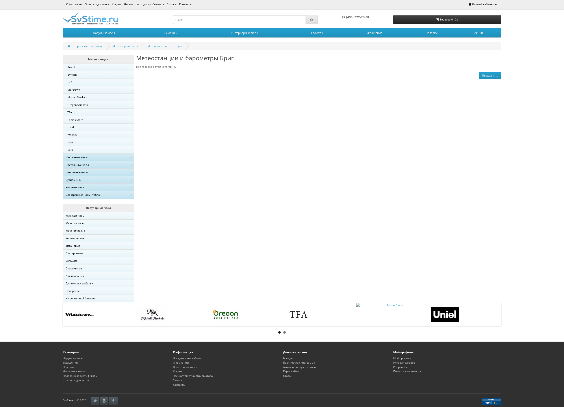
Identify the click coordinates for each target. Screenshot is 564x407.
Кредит (116, 4)
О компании (74, 4)
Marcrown (73, 89)
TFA (69, 112)
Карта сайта (291, 371)
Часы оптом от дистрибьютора (144, 4)
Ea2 (69, 82)
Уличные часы (75, 187)
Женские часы (75, 223)
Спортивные (74, 268)
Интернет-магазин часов (86, 46)
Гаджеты (317, 33)
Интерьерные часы (244, 33)
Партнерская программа (299, 362)
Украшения (374, 33)
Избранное (400, 367)
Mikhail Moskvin (77, 97)
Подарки (432, 33)
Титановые (73, 246)
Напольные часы (77, 172)
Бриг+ (71, 150)
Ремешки (170, 33)
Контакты (185, 4)
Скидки (171, 4)
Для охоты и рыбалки (79, 283)
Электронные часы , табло (83, 195)
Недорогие (73, 291)
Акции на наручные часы (299, 367)
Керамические (75, 238)
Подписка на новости (407, 371)
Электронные (74, 253)
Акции (478, 33)
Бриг (179, 46)
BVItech (72, 75)
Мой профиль (402, 358)
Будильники (74, 180)
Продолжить (490, 75)
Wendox (72, 135)
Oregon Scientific (77, 105)
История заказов (404, 362)
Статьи (287, 376)
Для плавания (75, 276)
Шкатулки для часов (76, 380)
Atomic (71, 67)
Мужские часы (75, 216)
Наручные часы (104, 33)
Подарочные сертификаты (80, 376)
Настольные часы (77, 165)
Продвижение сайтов (187, 358)
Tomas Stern (75, 120)
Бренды (288, 358)
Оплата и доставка (97, 4)
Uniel (70, 127)
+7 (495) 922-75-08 (355, 17)
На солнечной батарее (80, 298)
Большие (72, 261)
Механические (75, 231)
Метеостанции (157, 46)
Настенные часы (76, 157)
